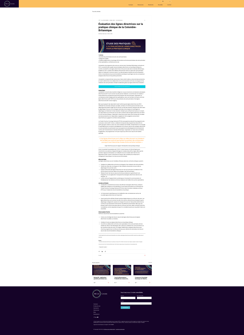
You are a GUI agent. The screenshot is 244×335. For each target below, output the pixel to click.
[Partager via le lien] (105, 251)
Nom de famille (140, 295)
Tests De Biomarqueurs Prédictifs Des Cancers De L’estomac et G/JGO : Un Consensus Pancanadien (121, 278)
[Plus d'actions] (145, 20)
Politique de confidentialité (109, 329)
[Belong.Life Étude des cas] (101, 270)
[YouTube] (97, 317)
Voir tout (150, 262)
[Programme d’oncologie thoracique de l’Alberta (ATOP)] (142, 270)
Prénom (122, 295)
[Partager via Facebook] (99, 251)
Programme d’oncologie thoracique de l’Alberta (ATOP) (141, 278)
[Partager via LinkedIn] (102, 251)
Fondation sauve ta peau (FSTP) (114, 321)
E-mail (122, 301)
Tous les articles (96, 11)
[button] (132, 5)
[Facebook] (94, 317)
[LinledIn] (96, 317)
